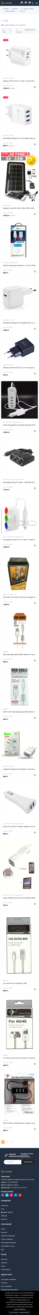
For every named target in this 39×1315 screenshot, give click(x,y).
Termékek (14, 9)
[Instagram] (11, 1195)
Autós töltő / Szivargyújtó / (13, 422)
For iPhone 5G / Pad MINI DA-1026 (15, 983)
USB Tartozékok (10, 11)
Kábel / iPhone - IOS (10, 594)
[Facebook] (2, 1195)
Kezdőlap (6, 9)
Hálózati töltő (8, 78)
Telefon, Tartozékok (10, 263)
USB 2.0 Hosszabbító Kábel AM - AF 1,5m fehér (19, 265)
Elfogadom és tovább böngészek (19, 1312)
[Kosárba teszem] (35, 87)
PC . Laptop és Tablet (27, 9)
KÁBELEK (5, 652)
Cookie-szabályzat (19, 1309)
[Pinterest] (20, 1195)
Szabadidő (6, 205)
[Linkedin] (15, 1195)
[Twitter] (7, 1195)
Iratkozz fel (28, 1162)
